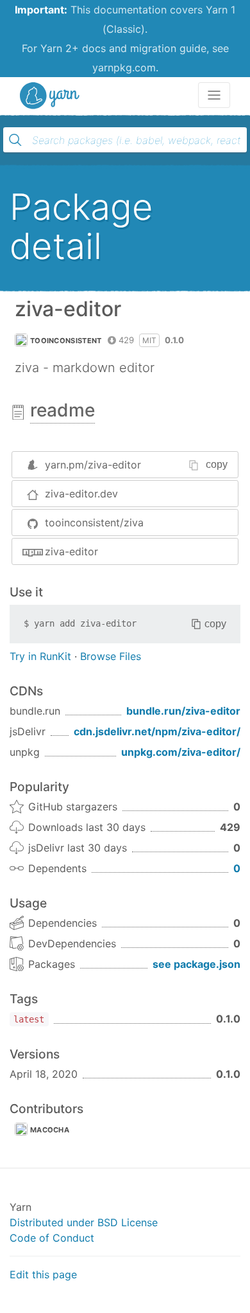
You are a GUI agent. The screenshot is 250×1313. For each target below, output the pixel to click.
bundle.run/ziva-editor (183, 710)
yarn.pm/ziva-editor (93, 464)
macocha (49, 1129)
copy (217, 464)
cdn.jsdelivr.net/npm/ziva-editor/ (157, 731)
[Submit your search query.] (15, 140)
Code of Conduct (52, 1237)
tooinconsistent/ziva (94, 522)
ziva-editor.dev (81, 493)
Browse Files (110, 656)
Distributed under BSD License (84, 1222)
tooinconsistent (66, 340)
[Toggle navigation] (214, 95)
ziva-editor (71, 551)
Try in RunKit (40, 656)
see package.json (196, 964)
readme (62, 410)
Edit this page (43, 1274)
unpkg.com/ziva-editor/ (180, 752)
